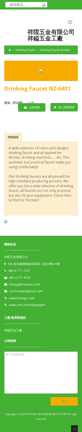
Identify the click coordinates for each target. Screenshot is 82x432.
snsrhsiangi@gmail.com (26, 291)
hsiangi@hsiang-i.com (24, 284)
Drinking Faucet (25, 50)
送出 (64, 401)
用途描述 (13, 137)
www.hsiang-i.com (22, 298)
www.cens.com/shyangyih (27, 305)
